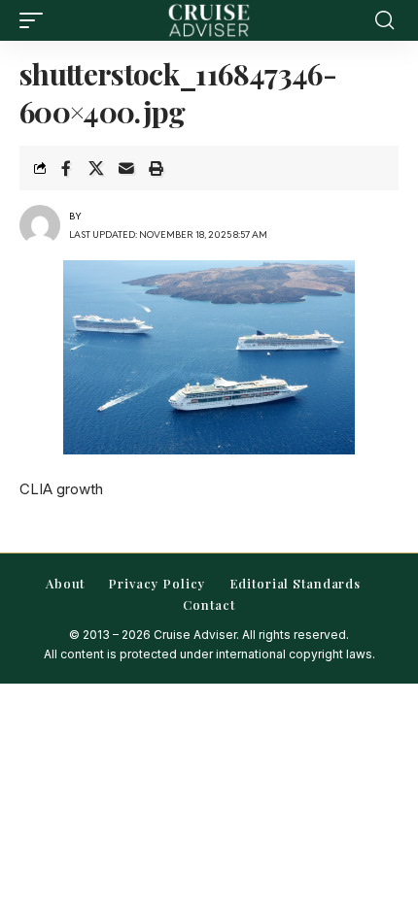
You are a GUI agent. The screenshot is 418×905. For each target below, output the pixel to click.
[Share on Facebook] (66, 168)
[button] (35, 20)
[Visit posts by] (39, 225)
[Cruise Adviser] (209, 20)
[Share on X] (96, 168)
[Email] (126, 168)
